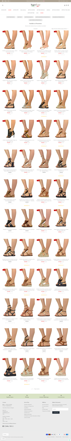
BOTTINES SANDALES (41, 10)
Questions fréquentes (28, 405)
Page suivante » (37, 389)
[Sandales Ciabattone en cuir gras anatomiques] (27, 219)
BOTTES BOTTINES (31, 13)
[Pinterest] (8, 1)
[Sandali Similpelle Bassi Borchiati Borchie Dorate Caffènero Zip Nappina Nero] (10, 160)
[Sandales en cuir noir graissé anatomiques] (10, 219)
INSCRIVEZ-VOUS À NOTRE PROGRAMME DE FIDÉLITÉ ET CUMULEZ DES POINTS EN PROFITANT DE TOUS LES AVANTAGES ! (35, 2)
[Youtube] (5, 1)
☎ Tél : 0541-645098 (62, 1)
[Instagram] (5, 427)
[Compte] (64, 6)
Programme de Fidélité (46, 411)
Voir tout (20, 17)
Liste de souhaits (27, 418)
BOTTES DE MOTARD (56, 10)
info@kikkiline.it (8, 406)
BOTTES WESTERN (31, 10)
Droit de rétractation (27, 410)
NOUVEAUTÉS (3, 10)
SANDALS (48, 10)
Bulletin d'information (28, 415)
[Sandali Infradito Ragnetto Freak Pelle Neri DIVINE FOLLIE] (61, 160)
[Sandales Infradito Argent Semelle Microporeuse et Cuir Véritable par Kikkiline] (10, 338)
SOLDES (9, 10)
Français (67, 1)
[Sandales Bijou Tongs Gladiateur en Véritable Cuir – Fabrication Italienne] (44, 160)
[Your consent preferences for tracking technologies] (69, 440)
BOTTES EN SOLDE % (29, 17)
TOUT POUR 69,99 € (11, 17)
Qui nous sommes (45, 405)
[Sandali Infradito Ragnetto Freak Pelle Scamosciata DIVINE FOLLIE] (10, 189)
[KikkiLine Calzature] (35, 6)
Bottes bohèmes (23, 10)
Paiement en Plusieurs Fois (29, 407)
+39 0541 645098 (8, 405)
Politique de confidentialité (50, 437)
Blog (43, 408)
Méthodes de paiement (28, 411)
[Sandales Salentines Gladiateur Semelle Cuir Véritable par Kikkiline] (27, 309)
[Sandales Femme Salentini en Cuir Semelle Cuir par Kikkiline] (44, 338)
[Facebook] (2, 1)
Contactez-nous (27, 413)
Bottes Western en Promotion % (43, 17)
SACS (37, 13)
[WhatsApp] (9, 1)
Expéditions (26, 408)
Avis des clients (45, 410)
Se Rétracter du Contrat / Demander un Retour (32, 416)
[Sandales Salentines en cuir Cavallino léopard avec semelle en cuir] (27, 338)
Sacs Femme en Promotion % (35, 20)
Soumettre (56, 413)
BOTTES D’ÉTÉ (15, 10)
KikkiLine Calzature (7, 437)
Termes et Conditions (65, 437)
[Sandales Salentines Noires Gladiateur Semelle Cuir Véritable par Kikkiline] (10, 309)
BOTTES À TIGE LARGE (66, 10)
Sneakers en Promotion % (58, 17)
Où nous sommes (45, 407)
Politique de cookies (58, 437)
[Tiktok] (6, 1)
